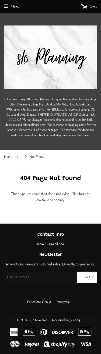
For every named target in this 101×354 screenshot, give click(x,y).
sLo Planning (38, 320)
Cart (93, 6)
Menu (15, 6)
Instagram (63, 302)
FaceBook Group (39, 302)
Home (8, 157)
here (82, 194)
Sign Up (87, 277)
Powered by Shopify (66, 320)
